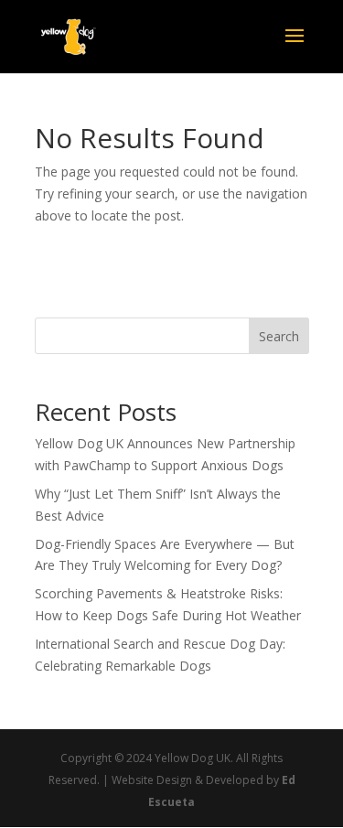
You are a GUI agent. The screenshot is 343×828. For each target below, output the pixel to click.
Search (279, 336)
